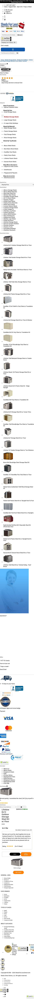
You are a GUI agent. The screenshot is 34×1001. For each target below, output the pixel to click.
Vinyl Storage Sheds (10, 134)
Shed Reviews (8, 778)
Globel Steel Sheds (9, 201)
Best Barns (6, 896)
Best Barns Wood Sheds (11, 149)
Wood (5, 917)
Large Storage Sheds (10, 120)
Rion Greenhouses (9, 216)
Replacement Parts (9, 777)
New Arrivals (7, 918)
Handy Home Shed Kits (10, 203)
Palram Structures (9, 212)
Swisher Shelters (9, 225)
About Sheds (7, 770)
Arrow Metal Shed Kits (10, 192)
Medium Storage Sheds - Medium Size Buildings (16, 60)
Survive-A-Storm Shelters (11, 224)
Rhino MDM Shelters (10, 214)
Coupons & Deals (9, 772)
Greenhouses (8, 169)
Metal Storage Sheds (10, 128)
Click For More (4, 73)
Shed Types (7, 934)
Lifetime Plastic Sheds (10, 158)
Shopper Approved (8, 887)
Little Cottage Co (9, 209)
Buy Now (18, 872)
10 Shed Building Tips (9, 938)
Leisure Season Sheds (10, 206)
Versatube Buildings (10, 228)
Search (20, 35)
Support (7, 11)
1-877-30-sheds (5, 660)
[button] (4, 990)
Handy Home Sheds (10, 155)
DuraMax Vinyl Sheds (10, 152)
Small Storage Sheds (10, 112)
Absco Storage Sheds (10, 190)
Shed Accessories (9, 177)
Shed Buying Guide (9, 781)
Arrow (5, 894)
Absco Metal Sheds (9, 145)
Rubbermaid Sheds (9, 217)
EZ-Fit (5, 899)
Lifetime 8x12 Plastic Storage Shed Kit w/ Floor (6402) (16, 60)
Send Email (3, 669)
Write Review (26, 854)
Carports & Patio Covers (11, 166)
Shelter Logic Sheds (10, 219)
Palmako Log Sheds (10, 211)
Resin (5, 913)
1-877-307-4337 (10, 5)
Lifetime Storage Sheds (11, 208)
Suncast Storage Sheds (11, 222)
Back (15, 854)
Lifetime (6, 902)
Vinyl (5, 915)
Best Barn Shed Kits (10, 193)
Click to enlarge (17, 868)
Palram (5, 904)
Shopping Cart (8, 42)
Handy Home (7, 900)
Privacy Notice (8, 775)
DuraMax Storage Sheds (11, 196)
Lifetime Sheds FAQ (9, 931)
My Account (8, 10)
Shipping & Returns (9, 780)
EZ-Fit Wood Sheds (9, 198)
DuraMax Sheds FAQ (9, 930)
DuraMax (6, 897)
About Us (9, 13)
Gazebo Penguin (9, 200)
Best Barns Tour (8, 933)
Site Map (6, 783)
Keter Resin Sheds (9, 204)
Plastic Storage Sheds (10, 131)
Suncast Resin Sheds (10, 161)
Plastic (5, 912)
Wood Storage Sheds (10, 137)
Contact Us (6, 883)
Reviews (25, 61)
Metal (5, 910)
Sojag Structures (9, 220)
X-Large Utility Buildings (11, 123)
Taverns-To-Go (8, 227)
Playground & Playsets (10, 173)
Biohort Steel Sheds (10, 195)
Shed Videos (7, 936)
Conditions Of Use (8, 881)
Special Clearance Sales (11, 107)
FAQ (5, 773)
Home (2, 60)
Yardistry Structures (9, 230)
